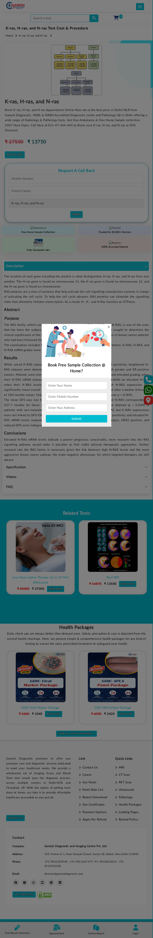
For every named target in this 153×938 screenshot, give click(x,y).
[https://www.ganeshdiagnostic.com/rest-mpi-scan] (40, 547)
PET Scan (125, 782)
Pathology (126, 797)
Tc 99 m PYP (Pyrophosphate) (112, 577)
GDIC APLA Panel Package (40, 707)
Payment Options (94, 812)
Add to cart (15, 155)
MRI (121, 767)
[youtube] (42, 882)
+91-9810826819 (105, 861)
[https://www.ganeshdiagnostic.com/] (15, 5)
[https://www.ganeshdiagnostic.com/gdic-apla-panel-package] (40, 677)
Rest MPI (40, 577)
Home (9, 36)
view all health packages (74, 734)
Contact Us (15, 818)
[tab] (76, 266)
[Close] (131, 24)
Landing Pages (129, 812)
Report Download (94, 797)
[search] (93, 18)
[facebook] (15, 882)
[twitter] (24, 882)
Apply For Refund (94, 819)
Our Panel (89, 782)
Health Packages (130, 804)
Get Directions (24, 895)
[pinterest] (51, 882)
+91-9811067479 (81, 861)
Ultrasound (126, 789)
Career (87, 774)
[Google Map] (148, 401)
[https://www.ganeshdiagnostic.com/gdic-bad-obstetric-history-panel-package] (113, 677)
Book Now (55, 584)
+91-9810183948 (56, 861)
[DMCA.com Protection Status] (44, 894)
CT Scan (124, 774)
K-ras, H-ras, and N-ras (33, 36)
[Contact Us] (148, 380)
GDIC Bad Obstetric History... (113, 707)
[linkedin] (60, 882)
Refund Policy (128, 819)
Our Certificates (93, 804)
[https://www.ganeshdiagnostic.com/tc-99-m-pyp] (113, 547)
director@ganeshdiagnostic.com (63, 873)
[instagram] (33, 882)
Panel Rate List (92, 789)
